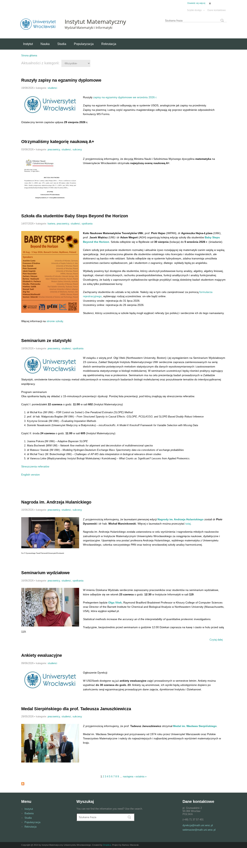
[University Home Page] (38, 28)
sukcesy (77, 149)
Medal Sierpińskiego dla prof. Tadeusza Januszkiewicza (76, 708)
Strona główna (29, 55)
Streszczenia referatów (35, 466)
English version (30, 474)
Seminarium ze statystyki (46, 340)
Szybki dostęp (195, 10)
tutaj (188, 523)
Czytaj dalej (217, 640)
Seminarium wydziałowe (45, 572)
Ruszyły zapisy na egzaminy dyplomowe (61, 80)
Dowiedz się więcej (196, 3)
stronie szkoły (55, 321)
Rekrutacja (108, 44)
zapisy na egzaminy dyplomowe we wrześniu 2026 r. (125, 97)
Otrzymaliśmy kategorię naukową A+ (57, 141)
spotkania (87, 223)
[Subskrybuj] (22, 784)
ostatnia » (140, 776)
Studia (61, 44)
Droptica (107, 845)
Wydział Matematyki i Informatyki (88, 27)
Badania (29, 813)
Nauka (45, 44)
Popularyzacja (84, 44)
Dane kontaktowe (216, 10)
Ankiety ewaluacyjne (41, 655)
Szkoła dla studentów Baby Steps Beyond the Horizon (74, 215)
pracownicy (54, 149)
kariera (51, 223)
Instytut (28, 44)
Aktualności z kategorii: (40, 63)
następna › (129, 776)
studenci (52, 87)
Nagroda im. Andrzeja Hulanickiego (56, 502)
